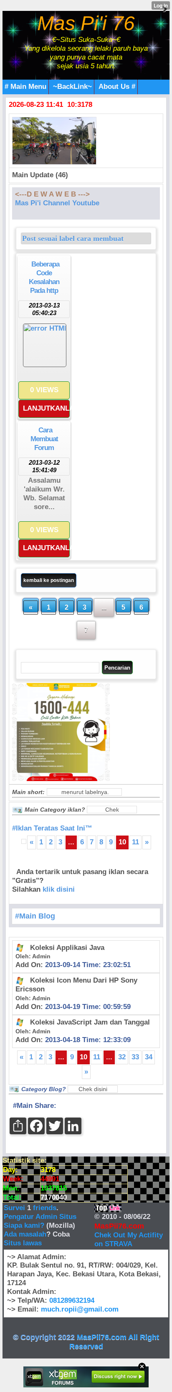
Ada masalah (25, 1234)
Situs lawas (23, 1243)
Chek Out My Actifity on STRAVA (128, 1239)
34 (148, 1057)
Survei (15, 1208)
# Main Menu (25, 87)
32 (122, 1057)
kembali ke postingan (48, 580)
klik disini (59, 889)
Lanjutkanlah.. (46, 408)
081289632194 (71, 1300)
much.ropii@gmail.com (80, 1309)
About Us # (117, 87)
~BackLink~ (72, 87)
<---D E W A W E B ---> (52, 194)
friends (44, 1208)
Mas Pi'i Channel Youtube (57, 203)
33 (135, 1057)
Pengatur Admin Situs (40, 1217)
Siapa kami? (24, 1225)
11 (135, 842)
